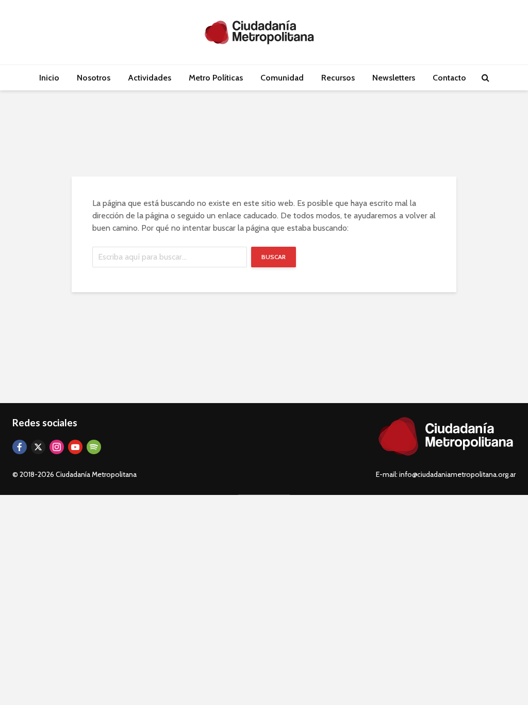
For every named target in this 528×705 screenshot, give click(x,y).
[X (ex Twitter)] (38, 447)
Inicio (49, 78)
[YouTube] (75, 447)
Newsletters (393, 78)
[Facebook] (19, 447)
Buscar (273, 257)
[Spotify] (94, 447)
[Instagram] (57, 447)
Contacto (449, 78)
